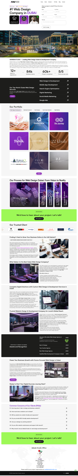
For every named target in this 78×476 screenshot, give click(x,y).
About (46, 1)
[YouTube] (67, 473)
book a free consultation (58, 398)
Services (49, 1)
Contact (63, 1)
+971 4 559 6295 (39, 467)
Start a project (38, 218)
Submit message (46, 27)
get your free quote (48, 398)
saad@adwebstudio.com (50, 469)
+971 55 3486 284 (40, 465)
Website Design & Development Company (25, 247)
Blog (59, 1)
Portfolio (55, 1)
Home (42, 1)
